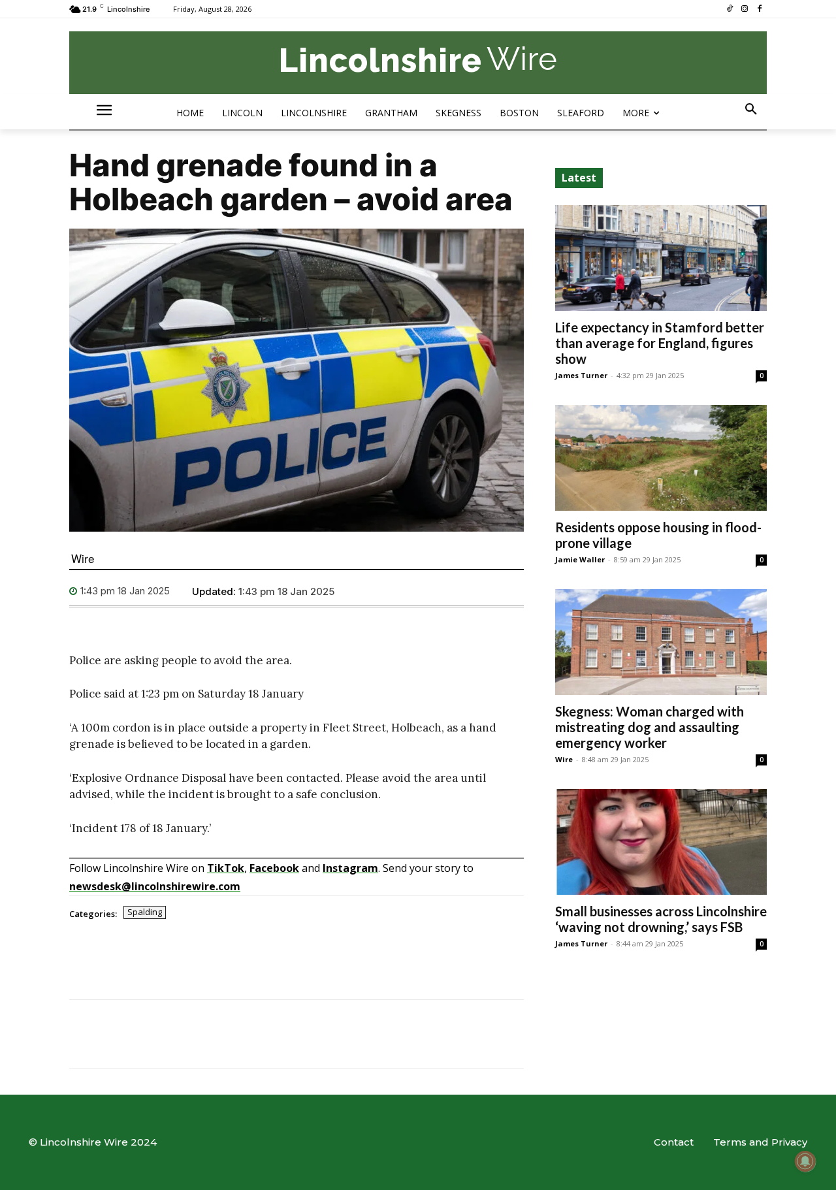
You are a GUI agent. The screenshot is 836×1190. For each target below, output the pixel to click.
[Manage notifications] (805, 1161)
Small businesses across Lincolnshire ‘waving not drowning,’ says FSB (661, 919)
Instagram (350, 868)
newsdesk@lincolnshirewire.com (154, 886)
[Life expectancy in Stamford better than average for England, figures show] (661, 258)
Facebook (274, 868)
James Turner (581, 375)
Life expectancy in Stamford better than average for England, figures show (659, 342)
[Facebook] (759, 9)
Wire (82, 558)
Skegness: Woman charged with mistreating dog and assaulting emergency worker (649, 726)
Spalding (144, 912)
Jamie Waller (580, 559)
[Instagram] (744, 9)
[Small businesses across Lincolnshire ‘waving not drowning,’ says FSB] (661, 842)
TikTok (225, 868)
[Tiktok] (729, 9)
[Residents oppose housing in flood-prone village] (661, 458)
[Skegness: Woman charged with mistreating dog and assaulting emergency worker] (661, 642)
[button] (751, 109)
